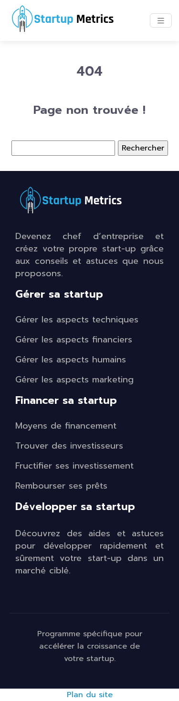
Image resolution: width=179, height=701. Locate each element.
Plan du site (90, 695)
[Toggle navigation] (161, 20)
